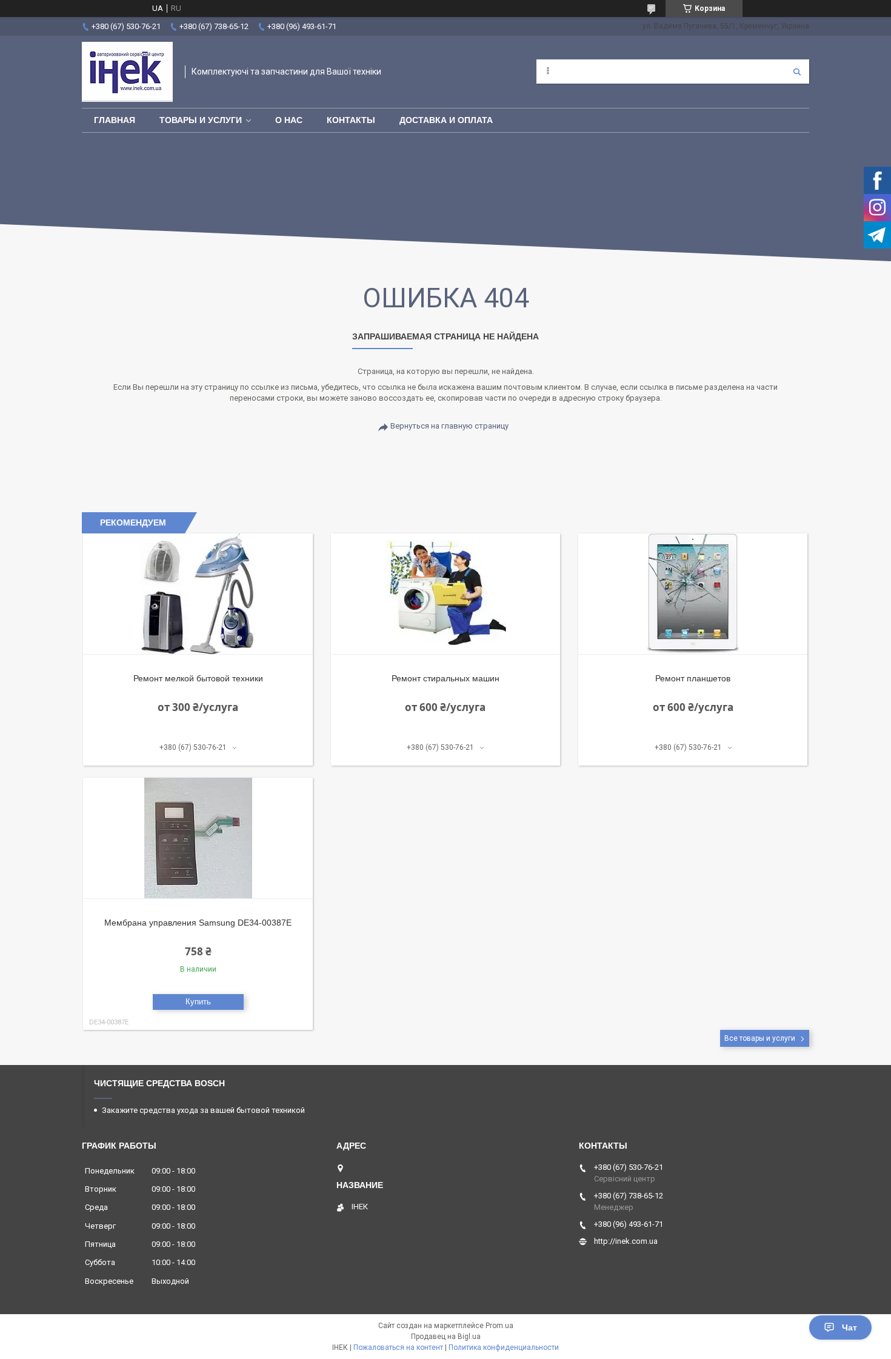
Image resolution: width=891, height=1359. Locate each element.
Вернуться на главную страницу (449, 425)
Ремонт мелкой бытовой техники (198, 678)
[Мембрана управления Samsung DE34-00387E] (198, 838)
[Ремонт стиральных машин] (446, 594)
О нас (288, 120)
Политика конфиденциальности (504, 1347)
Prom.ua (499, 1325)
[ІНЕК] (127, 72)
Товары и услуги (200, 120)
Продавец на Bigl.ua (446, 1336)
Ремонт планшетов (692, 678)
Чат (849, 1327)
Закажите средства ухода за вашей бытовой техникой (203, 1110)
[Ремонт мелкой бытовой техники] (198, 594)
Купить (198, 1001)
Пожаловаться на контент (398, 1347)
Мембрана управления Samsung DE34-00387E (198, 922)
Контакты (351, 120)
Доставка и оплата (446, 120)
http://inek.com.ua (626, 1241)
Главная (114, 120)
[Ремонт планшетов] (693, 594)
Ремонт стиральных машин (445, 678)
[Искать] (797, 71)
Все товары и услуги (759, 1038)
